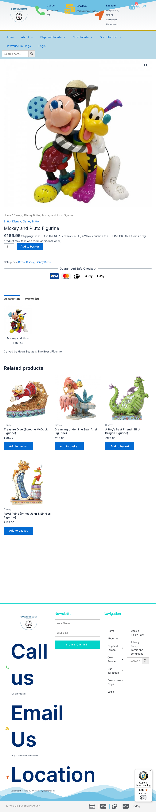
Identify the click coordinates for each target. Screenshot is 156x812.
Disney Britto (32, 215)
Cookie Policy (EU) (137, 632)
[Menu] (150, 771)
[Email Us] (70, 8)
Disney (18, 215)
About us (27, 37)
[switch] (143, 797)
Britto (7, 221)
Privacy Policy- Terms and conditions (137, 648)
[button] (145, 65)
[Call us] (40, 10)
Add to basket (30, 246)
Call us (51, 5)
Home (10, 37)
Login (42, 46)
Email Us (81, 5)
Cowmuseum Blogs (18, 46)
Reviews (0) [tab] (31, 299)
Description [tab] (12, 299)
